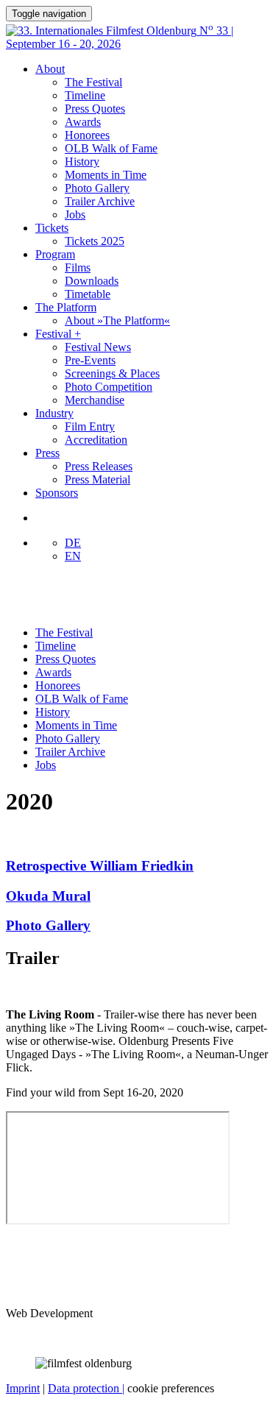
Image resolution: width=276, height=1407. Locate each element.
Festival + (58, 333)
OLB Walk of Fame (111, 148)
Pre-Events (90, 360)
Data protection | (86, 1388)
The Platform (65, 307)
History (82, 161)
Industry (54, 413)
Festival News (98, 347)
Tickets (51, 227)
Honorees (87, 135)
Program (55, 254)
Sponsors (56, 492)
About (50, 69)
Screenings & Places (112, 373)
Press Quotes (95, 108)
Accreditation (96, 439)
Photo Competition (108, 386)
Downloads (91, 280)
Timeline (85, 95)
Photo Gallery (97, 188)
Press (47, 453)
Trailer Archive (100, 201)
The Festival (93, 82)
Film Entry (90, 426)
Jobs (75, 214)
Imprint (23, 1388)
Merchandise (94, 400)
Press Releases (98, 466)
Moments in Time (105, 175)
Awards (83, 122)
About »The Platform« (117, 320)
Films (78, 267)
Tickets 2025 (94, 241)
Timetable (87, 294)
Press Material (97, 479)
